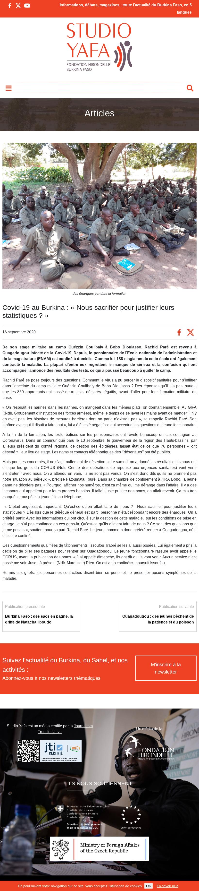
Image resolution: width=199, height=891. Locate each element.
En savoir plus (167, 886)
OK (148, 886)
